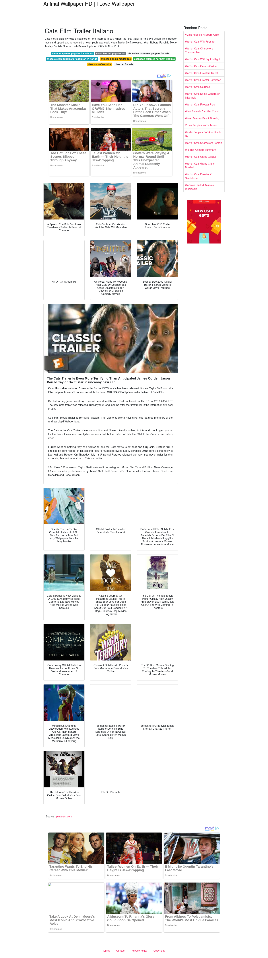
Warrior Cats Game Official (200, 156)
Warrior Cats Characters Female (203, 143)
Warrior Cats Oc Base (197, 87)
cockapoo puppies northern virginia (154, 59)
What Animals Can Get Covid (202, 111)
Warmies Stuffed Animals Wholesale (199, 187)
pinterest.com (64, 816)
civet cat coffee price (99, 64)
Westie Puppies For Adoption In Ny (203, 134)
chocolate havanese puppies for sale (148, 53)
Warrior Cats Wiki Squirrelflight (202, 59)
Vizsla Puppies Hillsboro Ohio (202, 34)
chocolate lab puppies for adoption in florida (72, 59)
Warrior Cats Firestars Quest (201, 73)
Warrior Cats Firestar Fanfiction (203, 80)
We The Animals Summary (200, 149)
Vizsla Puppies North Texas (201, 125)
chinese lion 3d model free (116, 59)
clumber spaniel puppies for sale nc (72, 53)
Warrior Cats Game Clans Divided (200, 165)
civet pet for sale (124, 64)
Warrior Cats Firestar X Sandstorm (198, 176)
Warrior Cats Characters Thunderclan (199, 50)
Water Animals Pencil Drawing (202, 118)
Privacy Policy (139, 950)
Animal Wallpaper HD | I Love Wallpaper (89, 3)
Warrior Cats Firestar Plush (200, 104)
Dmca (106, 950)
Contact (120, 950)
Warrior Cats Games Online (201, 66)
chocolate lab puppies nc (110, 53)
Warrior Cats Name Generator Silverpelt (202, 95)
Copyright (159, 950)
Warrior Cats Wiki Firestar (200, 41)
